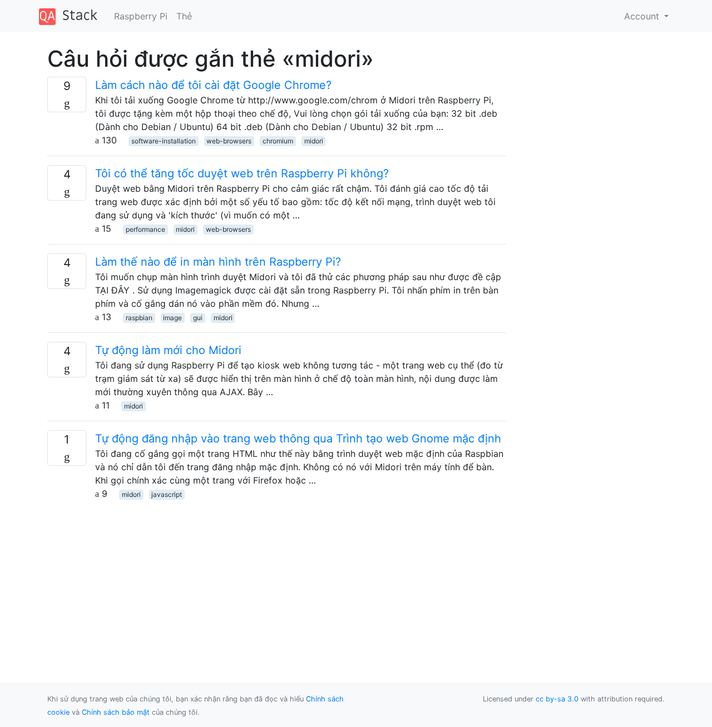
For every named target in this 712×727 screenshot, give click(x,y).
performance (145, 229)
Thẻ (184, 16)
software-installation (163, 141)
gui (197, 317)
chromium (278, 141)
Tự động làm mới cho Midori (168, 350)
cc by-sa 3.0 (557, 699)
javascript (166, 494)
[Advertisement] (276, 578)
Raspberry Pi (140, 16)
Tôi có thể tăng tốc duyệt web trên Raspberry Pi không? (242, 173)
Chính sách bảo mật (116, 712)
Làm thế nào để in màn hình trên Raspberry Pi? (218, 261)
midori (313, 141)
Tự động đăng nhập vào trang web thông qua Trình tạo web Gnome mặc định (298, 438)
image (172, 317)
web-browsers (228, 141)
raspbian (139, 317)
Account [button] (643, 16)
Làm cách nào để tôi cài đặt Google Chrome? (213, 85)
